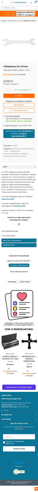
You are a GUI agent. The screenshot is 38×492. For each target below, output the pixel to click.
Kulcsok (20, 21)
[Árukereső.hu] (19, 463)
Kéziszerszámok (12, 21)
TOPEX (27, 70)
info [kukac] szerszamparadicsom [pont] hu (16, 403)
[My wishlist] (36, 489)
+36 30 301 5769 (23, 407)
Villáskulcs (24, 154)
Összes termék (20, 156)
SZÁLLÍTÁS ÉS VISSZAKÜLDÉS (12, 240)
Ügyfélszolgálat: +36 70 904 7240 (18, 126)
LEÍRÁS (5, 167)
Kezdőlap (3, 21)
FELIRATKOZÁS (19, 449)
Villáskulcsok (8, 156)
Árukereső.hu (19, 466)
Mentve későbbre (25, 281)
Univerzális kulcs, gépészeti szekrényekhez (29, 358)
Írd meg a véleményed (19, 265)
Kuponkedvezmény (26, 149)
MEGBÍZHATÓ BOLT (9, 245)
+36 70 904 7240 (19, 405)
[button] (8, 74)
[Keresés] (6, 2)
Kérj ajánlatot (19, 105)
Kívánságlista (12, 281)
